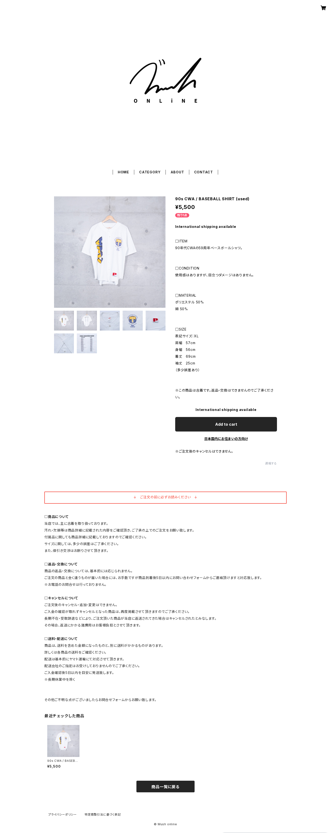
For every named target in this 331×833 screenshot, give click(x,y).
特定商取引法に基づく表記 (103, 814)
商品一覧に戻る (165, 786)
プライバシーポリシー (62, 814)
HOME (123, 172)
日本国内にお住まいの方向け (226, 439)
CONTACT (203, 172)
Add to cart (226, 424)
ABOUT (177, 172)
